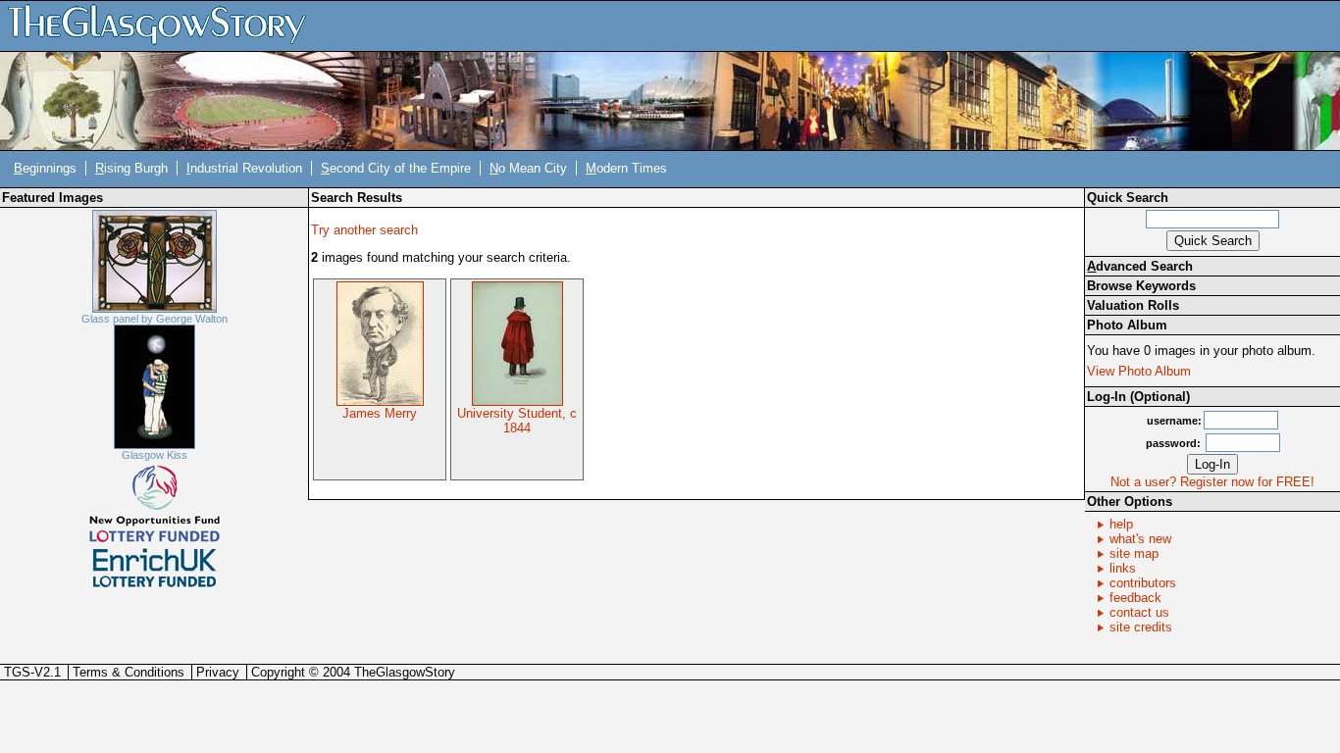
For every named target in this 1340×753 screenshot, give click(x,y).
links (1122, 568)
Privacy (217, 672)
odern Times (626, 168)
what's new (1140, 538)
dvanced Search (1140, 266)
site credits (1140, 627)
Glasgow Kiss (154, 455)
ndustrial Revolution (244, 168)
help (1121, 524)
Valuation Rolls (1133, 305)
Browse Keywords (1141, 285)
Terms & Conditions (128, 672)
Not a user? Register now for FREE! (1212, 482)
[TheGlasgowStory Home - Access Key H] (164, 25)
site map (1134, 553)
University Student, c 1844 (517, 420)
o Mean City (528, 168)
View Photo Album (1139, 371)
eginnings (45, 168)
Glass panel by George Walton (154, 319)
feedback (1135, 597)
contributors (1142, 583)
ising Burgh (131, 168)
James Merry (379, 413)
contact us (1139, 612)
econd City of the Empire (396, 168)
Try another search (364, 230)
